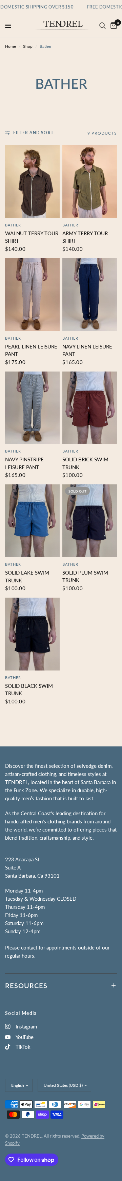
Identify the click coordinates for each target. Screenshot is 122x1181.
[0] (112, 26)
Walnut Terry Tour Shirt (31, 237)
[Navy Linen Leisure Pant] (89, 294)
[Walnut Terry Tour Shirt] (32, 181)
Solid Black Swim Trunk (29, 690)
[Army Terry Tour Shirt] (89, 181)
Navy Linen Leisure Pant (87, 350)
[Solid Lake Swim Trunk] (32, 520)
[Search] (102, 26)
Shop (28, 46)
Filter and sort (33, 132)
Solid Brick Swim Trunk (85, 463)
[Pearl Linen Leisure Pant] (32, 294)
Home (10, 46)
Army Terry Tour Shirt (85, 237)
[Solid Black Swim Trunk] (32, 634)
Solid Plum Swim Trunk (85, 576)
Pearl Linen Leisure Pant (31, 350)
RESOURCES (26, 985)
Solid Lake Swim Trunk (27, 576)
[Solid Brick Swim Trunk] (89, 408)
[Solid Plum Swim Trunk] (89, 520)
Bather (13, 225)
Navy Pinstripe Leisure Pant (24, 463)
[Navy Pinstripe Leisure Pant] (32, 408)
